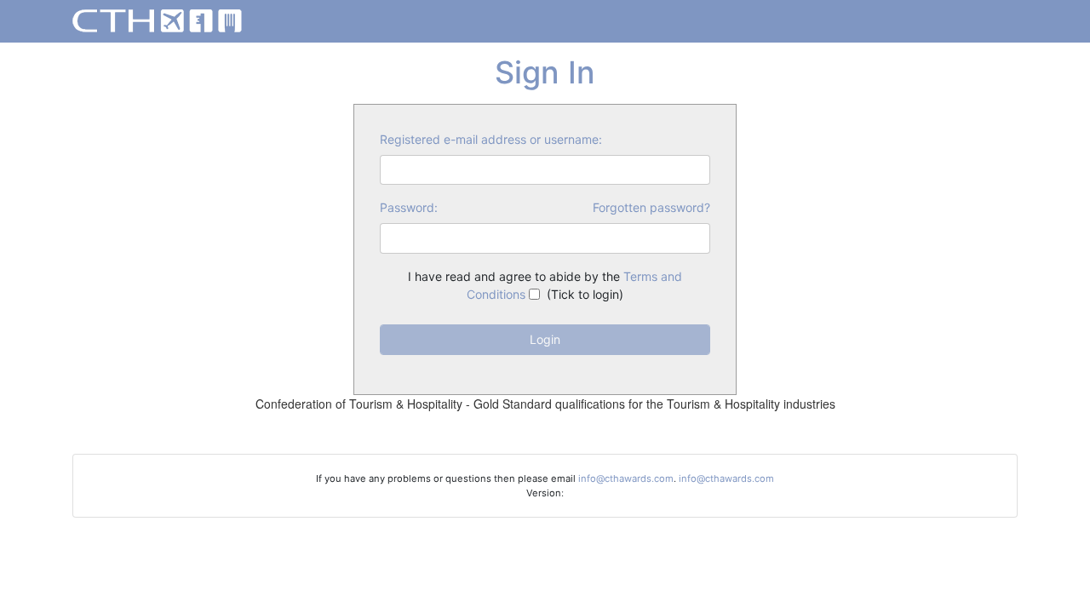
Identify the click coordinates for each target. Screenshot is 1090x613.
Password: (409, 207)
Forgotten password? (651, 207)
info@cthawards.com (626, 478)
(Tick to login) (545, 285)
